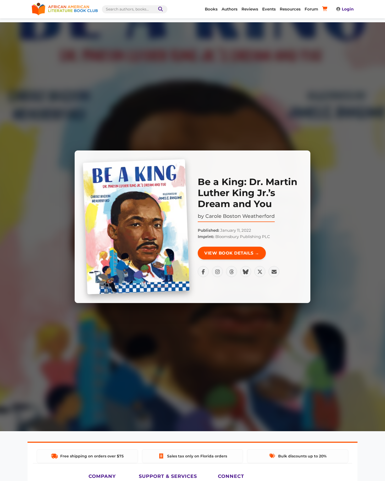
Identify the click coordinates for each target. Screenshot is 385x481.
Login (348, 9)
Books (211, 9)
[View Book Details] (136, 227)
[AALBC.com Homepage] (64, 9)
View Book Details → (231, 253)
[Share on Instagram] (217, 271)
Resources (290, 9)
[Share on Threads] (231, 271)
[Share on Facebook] (203, 271)
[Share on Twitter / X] (259, 271)
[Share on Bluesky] (245, 271)
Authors (230, 9)
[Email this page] (273, 271)
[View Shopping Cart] (325, 9)
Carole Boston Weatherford (240, 216)
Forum (311, 9)
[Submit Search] (159, 9)
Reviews (249, 9)
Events (269, 9)
